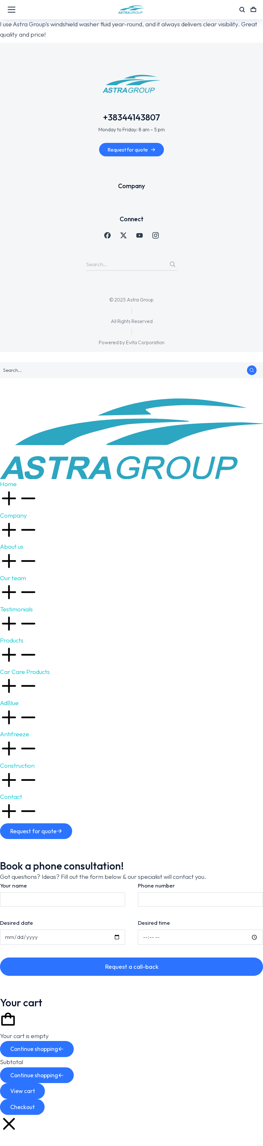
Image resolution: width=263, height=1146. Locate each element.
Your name (13, 885)
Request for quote (127, 149)
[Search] (172, 264)
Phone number (156, 885)
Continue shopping (34, 1049)
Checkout (22, 1107)
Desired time (154, 922)
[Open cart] (253, 9)
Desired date (16, 922)
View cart (22, 1091)
